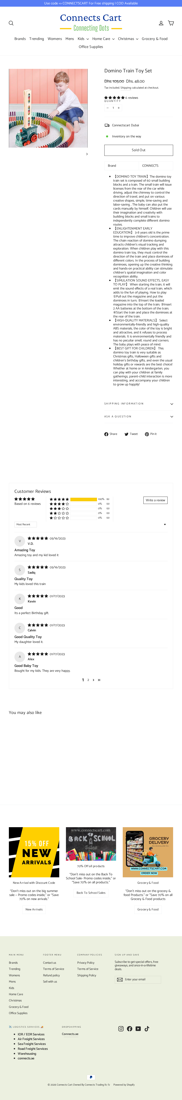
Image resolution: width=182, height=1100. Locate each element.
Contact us (49, 962)
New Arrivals (34, 909)
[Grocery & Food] (148, 852)
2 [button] (88, 679)
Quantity (112, 101)
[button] (114, 98)
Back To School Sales (91, 893)
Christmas (126, 39)
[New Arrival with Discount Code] (34, 852)
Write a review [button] (155, 500)
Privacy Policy (85, 962)
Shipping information (124, 404)
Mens (69, 39)
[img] (38, 538)
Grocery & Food (155, 39)
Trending (36, 39)
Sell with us (50, 981)
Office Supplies (91, 47)
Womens (55, 39)
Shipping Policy (86, 975)
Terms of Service (53, 969)
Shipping (126, 87)
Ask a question (118, 416)
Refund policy (51, 975)
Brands (20, 39)
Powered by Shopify (124, 1085)
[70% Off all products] (91, 844)
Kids (81, 39)
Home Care (101, 39)
